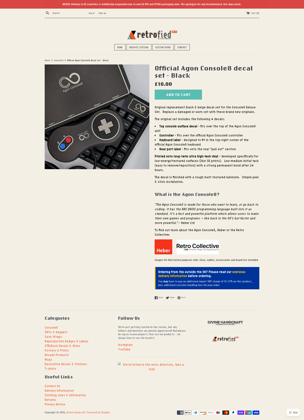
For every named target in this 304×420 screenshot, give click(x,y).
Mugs (48, 359)
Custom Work (163, 47)
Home (120, 47)
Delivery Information (59, 390)
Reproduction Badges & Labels (66, 341)
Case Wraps (53, 336)
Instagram (125, 345)
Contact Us (52, 386)
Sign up (102, 13)
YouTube (124, 349)
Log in (92, 13)
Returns (50, 400)
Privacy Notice (55, 404)
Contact (182, 47)
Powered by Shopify (98, 412)
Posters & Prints (57, 350)
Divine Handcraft (76, 412)
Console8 (51, 327)
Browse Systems (139, 47)
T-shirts (50, 368)
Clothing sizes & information (65, 395)
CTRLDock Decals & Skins (62, 346)
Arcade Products (57, 355)
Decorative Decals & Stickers (66, 364)
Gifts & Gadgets (56, 332)
